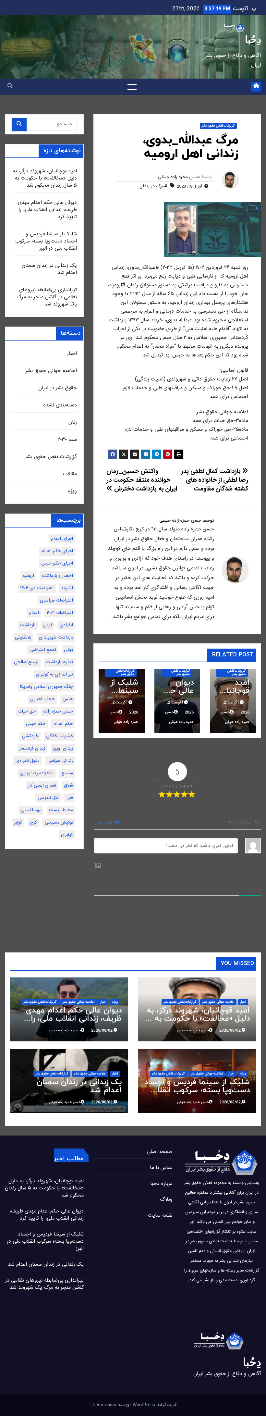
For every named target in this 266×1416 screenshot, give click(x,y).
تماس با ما (161, 1167)
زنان (72, 422)
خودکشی (30, 736)
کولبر (18, 822)
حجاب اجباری (42, 699)
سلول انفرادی (28, 761)
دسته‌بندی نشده (60, 405)
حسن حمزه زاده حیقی (179, 177)
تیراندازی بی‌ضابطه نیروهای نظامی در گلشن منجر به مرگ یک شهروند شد (47, 297)
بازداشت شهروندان (56, 637)
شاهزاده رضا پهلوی (37, 773)
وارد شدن (104, 822)
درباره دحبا (161, 1183)
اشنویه (67, 588)
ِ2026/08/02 (229, 1031)
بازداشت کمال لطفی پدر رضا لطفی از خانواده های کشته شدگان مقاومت (214, 480)
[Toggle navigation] (132, 86)
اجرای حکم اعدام (57, 551)
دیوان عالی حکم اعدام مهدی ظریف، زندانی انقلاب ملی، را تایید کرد (47, 209)
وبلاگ (166, 1199)
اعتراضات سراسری (56, 600)
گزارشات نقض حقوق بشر (218, 126)
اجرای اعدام (62, 539)
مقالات (70, 474)
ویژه (72, 491)
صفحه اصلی (160, 1152)
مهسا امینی (31, 810)
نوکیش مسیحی (59, 822)
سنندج (67, 773)
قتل (69, 798)
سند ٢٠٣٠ (67, 439)
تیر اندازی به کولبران (54, 674)
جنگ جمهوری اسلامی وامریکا (46, 687)
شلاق (68, 785)
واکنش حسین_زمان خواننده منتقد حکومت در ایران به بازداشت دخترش (141, 480)
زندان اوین (63, 748)
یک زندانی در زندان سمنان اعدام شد (49, 269)
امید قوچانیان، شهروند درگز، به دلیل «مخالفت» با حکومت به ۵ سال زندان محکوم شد (45, 178)
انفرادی (66, 625)
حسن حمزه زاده (58, 711)
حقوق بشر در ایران (57, 388)
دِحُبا (253, 39)
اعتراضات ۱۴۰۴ (60, 613)
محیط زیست (61, 810)
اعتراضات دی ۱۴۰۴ (37, 588)
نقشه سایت (160, 1215)
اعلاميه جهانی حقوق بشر (51, 370)
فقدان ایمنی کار (42, 785)
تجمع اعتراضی (43, 650)
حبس (68, 699)
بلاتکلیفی (23, 637)
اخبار (72, 353)
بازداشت (27, 625)
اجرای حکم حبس (57, 563)
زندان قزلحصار (32, 748)
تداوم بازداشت (59, 662)
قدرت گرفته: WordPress (153, 1405)
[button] (10, 86)
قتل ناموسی (48, 798)
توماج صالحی (26, 662)
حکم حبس (36, 724)
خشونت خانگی (59, 736)
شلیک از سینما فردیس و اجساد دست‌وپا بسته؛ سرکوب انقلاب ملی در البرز (46, 241)
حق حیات (27, 711)
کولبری (67, 835)
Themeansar (103, 1405)
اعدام (34, 613)
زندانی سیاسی (60, 761)
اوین (47, 625)
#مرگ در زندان (153, 186)
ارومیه (28, 576)
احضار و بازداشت (57, 576)
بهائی (68, 650)
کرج (33, 822)
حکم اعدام (63, 724)
